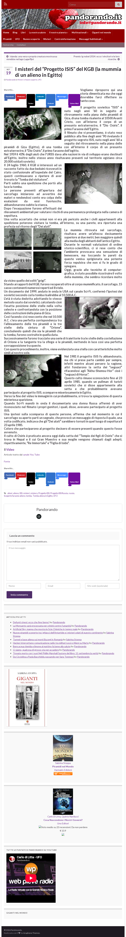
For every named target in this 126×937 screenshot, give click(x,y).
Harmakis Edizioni (63, 770)
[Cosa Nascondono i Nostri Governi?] (63, 790)
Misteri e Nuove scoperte (27, 80)
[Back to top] (119, 930)
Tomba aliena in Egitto (42, 496)
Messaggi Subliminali (90, 39)
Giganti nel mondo (101, 32)
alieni (9, 493)
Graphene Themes (31, 933)
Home (6, 32)
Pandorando (10, 80)
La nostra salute (37, 32)
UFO (17, 39)
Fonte (7, 461)
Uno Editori (63, 823)
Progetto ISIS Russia (59, 493)
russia (71, 493)
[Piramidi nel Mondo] (63, 736)
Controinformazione (65, 39)
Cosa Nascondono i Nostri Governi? (63, 820)
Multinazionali (79, 32)
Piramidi (7, 39)
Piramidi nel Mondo (63, 766)
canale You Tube (31, 454)
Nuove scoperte (31, 39)
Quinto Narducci (70, 816)
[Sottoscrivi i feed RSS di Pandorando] (5, 3)
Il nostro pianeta (58, 32)
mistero (34, 493)
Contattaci (21, 45)
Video (10, 449)
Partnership (8, 45)
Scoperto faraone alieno (14, 496)
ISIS (21, 493)
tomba (29, 496)
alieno (16, 493)
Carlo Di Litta (54, 816)
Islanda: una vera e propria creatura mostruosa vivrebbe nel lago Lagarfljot (31, 58)
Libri (23, 32)
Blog (15, 32)
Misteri (47, 39)
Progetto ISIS (44, 493)
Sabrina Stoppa (63, 763)
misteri (26, 493)
